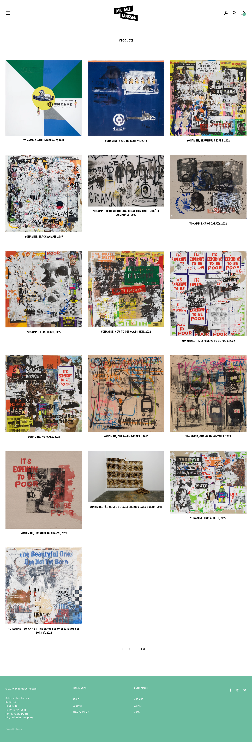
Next (142, 648)
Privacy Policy (81, 712)
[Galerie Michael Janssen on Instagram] (237, 690)
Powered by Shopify (13, 729)
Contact (77, 705)
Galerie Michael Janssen (25, 688)
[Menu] (8, 13)
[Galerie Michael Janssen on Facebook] (230, 690)
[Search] (234, 13)
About (76, 699)
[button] (243, 13)
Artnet (138, 705)
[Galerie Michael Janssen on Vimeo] (245, 690)
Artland (138, 699)
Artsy (137, 712)
